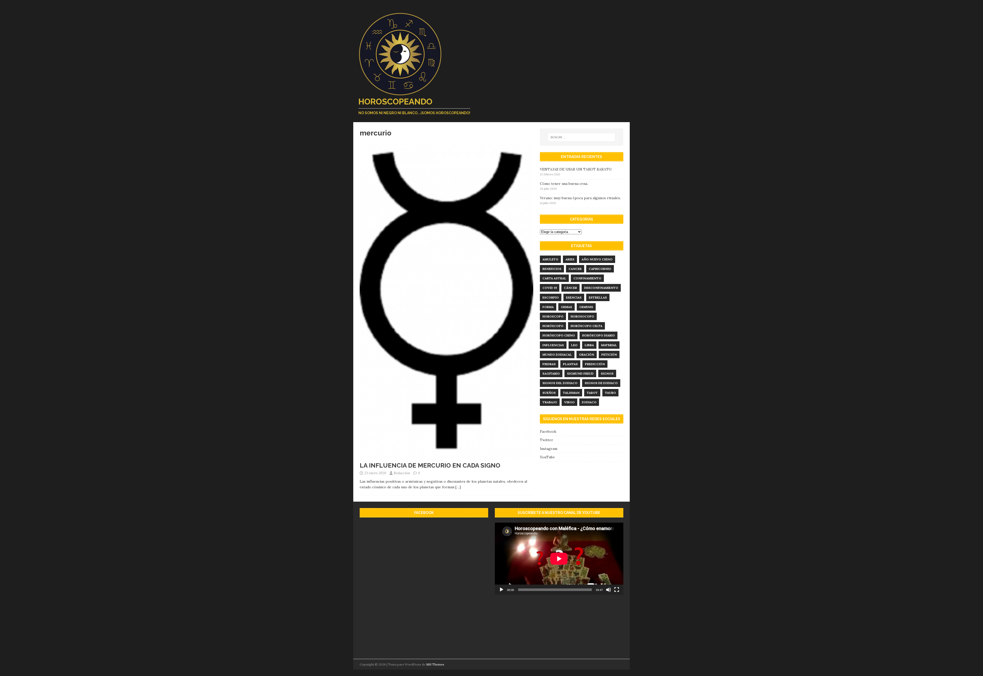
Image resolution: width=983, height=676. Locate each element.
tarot (592, 393)
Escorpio (550, 297)
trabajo (549, 402)
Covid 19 (549, 288)
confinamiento (587, 278)
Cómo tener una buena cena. (564, 183)
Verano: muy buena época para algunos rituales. (580, 198)
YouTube (547, 457)
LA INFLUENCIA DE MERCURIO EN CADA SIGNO (430, 465)
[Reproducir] (501, 589)
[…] (458, 487)
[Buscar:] (581, 137)
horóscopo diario (598, 335)
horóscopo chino (558, 335)
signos (607, 373)
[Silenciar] (608, 589)
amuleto (550, 259)
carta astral (554, 278)
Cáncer (570, 288)
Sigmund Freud (580, 373)
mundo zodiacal (557, 354)
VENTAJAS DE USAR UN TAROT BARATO (576, 169)
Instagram (548, 448)
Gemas (566, 307)
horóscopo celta (586, 326)
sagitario (551, 373)
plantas (570, 364)
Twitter (546, 440)
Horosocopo (582, 316)
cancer (575, 269)
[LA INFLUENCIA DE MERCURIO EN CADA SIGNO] (446, 455)
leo (574, 345)
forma (548, 307)
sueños (549, 393)
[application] (559, 559)
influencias (553, 345)
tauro (610, 393)
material (609, 345)
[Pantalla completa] (616, 589)
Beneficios (551, 269)
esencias (574, 297)
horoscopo (552, 316)
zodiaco (589, 402)
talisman (571, 393)
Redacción (402, 473)
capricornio (600, 269)
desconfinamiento (601, 288)
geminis (586, 307)
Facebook (548, 431)
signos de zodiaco (601, 383)
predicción (595, 364)
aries (569, 259)
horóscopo (552, 326)
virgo (569, 402)
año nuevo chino (597, 259)
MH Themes (435, 664)
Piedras (549, 364)
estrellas (598, 297)
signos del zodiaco (560, 383)
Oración (586, 354)
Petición (609, 354)
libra (589, 345)
